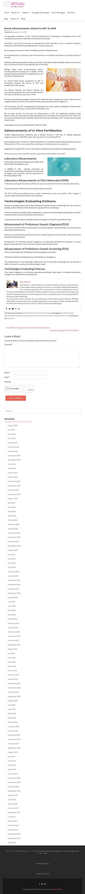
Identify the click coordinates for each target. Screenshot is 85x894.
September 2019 (14, 748)
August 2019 (13, 752)
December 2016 (14, 834)
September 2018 (14, 791)
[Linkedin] (10, 309)
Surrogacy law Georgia (40, 12)
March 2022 (12, 619)
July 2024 (11, 503)
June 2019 (12, 761)
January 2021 (13, 679)
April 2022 (12, 615)
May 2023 (12, 563)
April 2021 (12, 666)
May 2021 (12, 662)
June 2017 (12, 817)
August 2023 (13, 550)
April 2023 (12, 567)
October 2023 (13, 541)
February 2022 (13, 623)
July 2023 (11, 554)
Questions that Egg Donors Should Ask (65, 330)
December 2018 (14, 778)
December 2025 (14, 455)
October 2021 (13, 640)
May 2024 (12, 511)
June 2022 (12, 606)
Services (70, 12)
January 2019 (13, 774)
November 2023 (14, 537)
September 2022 (14, 593)
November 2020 (14, 688)
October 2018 (13, 787)
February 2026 (13, 447)
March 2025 (12, 473)
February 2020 (13, 726)
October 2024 (13, 490)
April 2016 (12, 842)
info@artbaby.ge (42, 863)
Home (6, 12)
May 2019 (12, 765)
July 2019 (11, 756)
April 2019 (12, 769)
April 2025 (12, 468)
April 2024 (12, 516)
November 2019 (14, 739)
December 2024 (14, 481)
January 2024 (13, 529)
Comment (8, 344)
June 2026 (12, 434)
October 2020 (13, 692)
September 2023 (14, 546)
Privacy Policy (57, 889)
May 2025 (12, 464)
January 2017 (13, 830)
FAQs (23, 19)
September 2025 (14, 460)
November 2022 (14, 584)
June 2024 (12, 507)
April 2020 (12, 718)
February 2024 (13, 524)
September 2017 (14, 812)
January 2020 (13, 731)
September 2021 (14, 645)
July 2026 (11, 430)
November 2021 (14, 636)
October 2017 (13, 808)
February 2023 (13, 572)
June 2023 (12, 559)
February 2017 (13, 825)
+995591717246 (42, 874)
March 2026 (12, 443)
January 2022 (13, 627)
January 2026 (13, 451)
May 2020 (12, 713)
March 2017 (12, 821)
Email (7, 377)
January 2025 (13, 477)
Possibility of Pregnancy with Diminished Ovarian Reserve (27, 328)
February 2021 (13, 675)
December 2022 (14, 580)
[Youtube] (13, 309)
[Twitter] (16, 309)
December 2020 (14, 683)
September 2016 (14, 838)
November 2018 (14, 782)
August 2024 (13, 498)
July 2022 (11, 602)
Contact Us (14, 19)
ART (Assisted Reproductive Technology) (37, 313)
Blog (6, 19)
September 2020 (14, 696)
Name (7, 372)
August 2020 (13, 701)
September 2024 (14, 494)
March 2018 (12, 804)
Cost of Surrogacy (58, 12)
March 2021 (12, 670)
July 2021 (11, 653)
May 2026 (12, 438)
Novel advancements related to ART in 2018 (54, 316)
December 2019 (14, 735)
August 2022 (13, 597)
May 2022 (12, 610)
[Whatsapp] (19, 309)
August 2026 (13, 425)
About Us (15, 12)
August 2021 (13, 649)
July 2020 (11, 705)
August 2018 (13, 795)
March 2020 (12, 722)
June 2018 (12, 799)
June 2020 (12, 709)
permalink (10, 318)
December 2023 (14, 533)
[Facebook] (7, 309)
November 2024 (14, 486)
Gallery (25, 12)
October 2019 (13, 744)
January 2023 (13, 576)
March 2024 (12, 520)
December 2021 (14, 632)
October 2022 (13, 589)
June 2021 (12, 658)
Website (7, 382)
